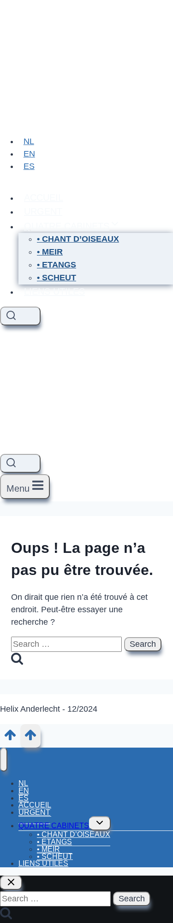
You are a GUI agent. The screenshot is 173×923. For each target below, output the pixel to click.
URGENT (43, 211)
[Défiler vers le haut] (10, 738)
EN (29, 153)
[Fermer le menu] (3, 760)
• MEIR (50, 251)
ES (29, 166)
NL (29, 141)
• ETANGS (56, 264)
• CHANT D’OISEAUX (78, 239)
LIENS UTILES (54, 291)
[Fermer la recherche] (11, 883)
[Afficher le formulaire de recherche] (20, 316)
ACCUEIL (43, 197)
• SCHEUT (56, 277)
